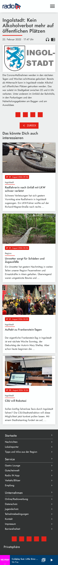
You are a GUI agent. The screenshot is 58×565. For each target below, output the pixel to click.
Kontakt (9, 519)
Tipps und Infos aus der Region (21, 452)
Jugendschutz (11, 509)
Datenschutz (11, 504)
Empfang (9, 485)
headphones (47, 39)
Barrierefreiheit (12, 529)
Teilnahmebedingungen (17, 514)
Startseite (11, 435)
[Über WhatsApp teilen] (32, 114)
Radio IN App (12, 475)
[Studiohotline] (43, 538)
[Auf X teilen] (25, 114)
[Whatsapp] (36, 538)
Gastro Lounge (12, 465)
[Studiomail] (14, 538)
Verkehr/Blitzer (12, 480)
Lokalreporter (12, 447)
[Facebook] (21, 538)
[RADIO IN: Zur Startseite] (25, 6)
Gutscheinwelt (12, 470)
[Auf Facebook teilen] (17, 114)
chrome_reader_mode (53, 39)
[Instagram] (29, 538)
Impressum (10, 524)
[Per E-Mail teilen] (40, 114)
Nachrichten (11, 442)
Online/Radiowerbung (16, 499)
